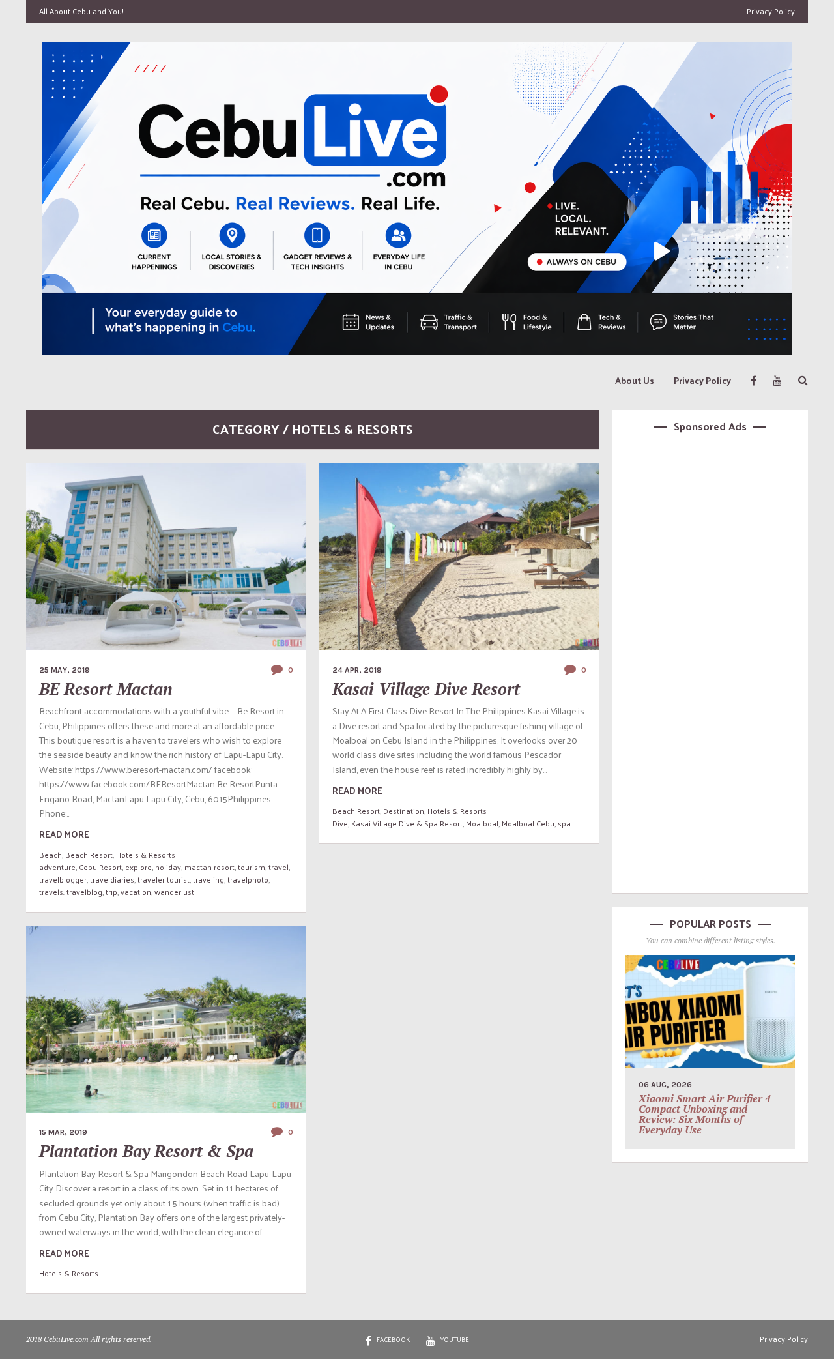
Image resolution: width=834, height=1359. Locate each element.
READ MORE (64, 834)
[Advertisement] (710, 660)
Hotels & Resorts (145, 854)
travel (278, 867)
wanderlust (174, 891)
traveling (208, 879)
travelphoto (247, 879)
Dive (340, 823)
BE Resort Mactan (106, 688)
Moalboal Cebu (528, 823)
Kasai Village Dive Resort (426, 688)
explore (138, 867)
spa (564, 823)
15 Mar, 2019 (63, 1132)
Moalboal (482, 823)
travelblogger (63, 879)
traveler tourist (163, 879)
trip (111, 891)
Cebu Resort (100, 867)
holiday (168, 867)
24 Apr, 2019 (357, 670)
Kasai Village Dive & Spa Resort (407, 823)
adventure (57, 867)
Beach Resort (89, 854)
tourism (251, 867)
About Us (634, 380)
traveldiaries (112, 879)
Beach (50, 854)
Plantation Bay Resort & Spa (146, 1151)
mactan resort (209, 867)
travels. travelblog (70, 891)
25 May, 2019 (64, 670)
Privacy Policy (771, 11)
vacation (136, 891)
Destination (403, 811)
